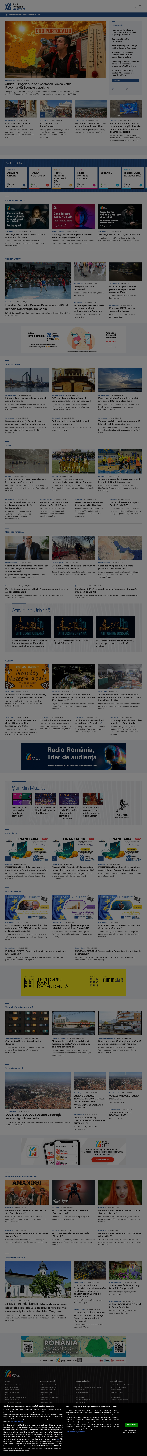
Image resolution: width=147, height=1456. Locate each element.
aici (58, 1439)
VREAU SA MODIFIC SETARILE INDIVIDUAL (130, 1431)
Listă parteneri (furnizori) (75, 1432)
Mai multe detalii (17, 1421)
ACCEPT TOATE (131, 1425)
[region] (73, 1429)
